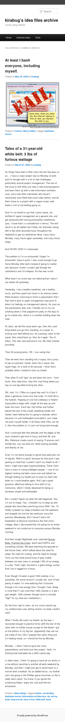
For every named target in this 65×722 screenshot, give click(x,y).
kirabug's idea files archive (31, 20)
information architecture (34, 696)
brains (38, 693)
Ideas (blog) (20, 693)
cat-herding (48, 693)
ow (48, 696)
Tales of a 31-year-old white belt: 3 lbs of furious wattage (23, 154)
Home (8, 37)
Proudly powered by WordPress (32, 715)
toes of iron (29, 699)
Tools (37, 37)
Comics (18, 130)
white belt (40, 699)
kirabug (35, 76)
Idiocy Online (29, 130)
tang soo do (17, 699)
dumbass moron (13, 696)
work (48, 699)
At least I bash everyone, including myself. (22, 65)
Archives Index (23, 37)
